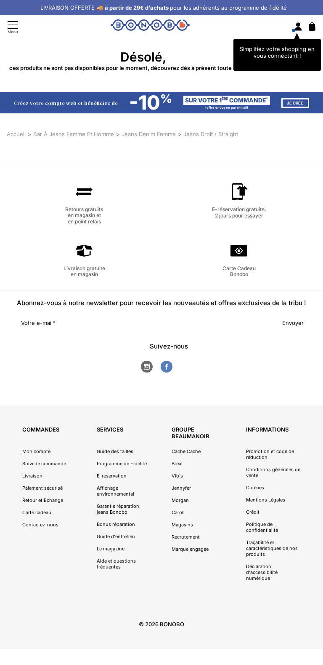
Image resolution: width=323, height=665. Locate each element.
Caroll (178, 512)
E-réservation (112, 476)
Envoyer (293, 322)
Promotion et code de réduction (270, 454)
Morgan (180, 500)
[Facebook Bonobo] (166, 367)
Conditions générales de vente (273, 472)
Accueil (16, 134)
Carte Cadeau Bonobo (239, 271)
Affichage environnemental (115, 491)
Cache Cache (186, 451)
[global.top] (314, 551)
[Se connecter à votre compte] (298, 27)
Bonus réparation (116, 524)
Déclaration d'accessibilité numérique (262, 572)
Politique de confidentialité (262, 527)
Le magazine (110, 549)
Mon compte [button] (36, 451)
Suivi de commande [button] (44, 464)
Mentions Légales (265, 500)
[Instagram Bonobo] (147, 367)
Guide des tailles (115, 451)
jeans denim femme (149, 134)
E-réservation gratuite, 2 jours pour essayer (239, 212)
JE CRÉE (295, 103)
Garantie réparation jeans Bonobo (118, 509)
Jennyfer (181, 488)
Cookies (255, 488)
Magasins (182, 525)
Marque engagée (190, 549)
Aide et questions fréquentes (116, 564)
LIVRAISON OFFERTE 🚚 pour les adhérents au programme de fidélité (163, 7)
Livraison (32, 476)
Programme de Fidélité (122, 464)
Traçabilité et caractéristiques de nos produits (272, 548)
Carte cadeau (36, 512)
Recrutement (186, 537)
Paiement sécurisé (42, 488)
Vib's (177, 476)
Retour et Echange (42, 500)
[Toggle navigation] (13, 27)
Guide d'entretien (116, 536)
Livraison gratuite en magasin (84, 271)
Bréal (177, 464)
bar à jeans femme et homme (73, 134)
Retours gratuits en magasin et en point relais (84, 215)
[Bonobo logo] (150, 26)
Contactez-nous (40, 525)
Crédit (252, 512)
